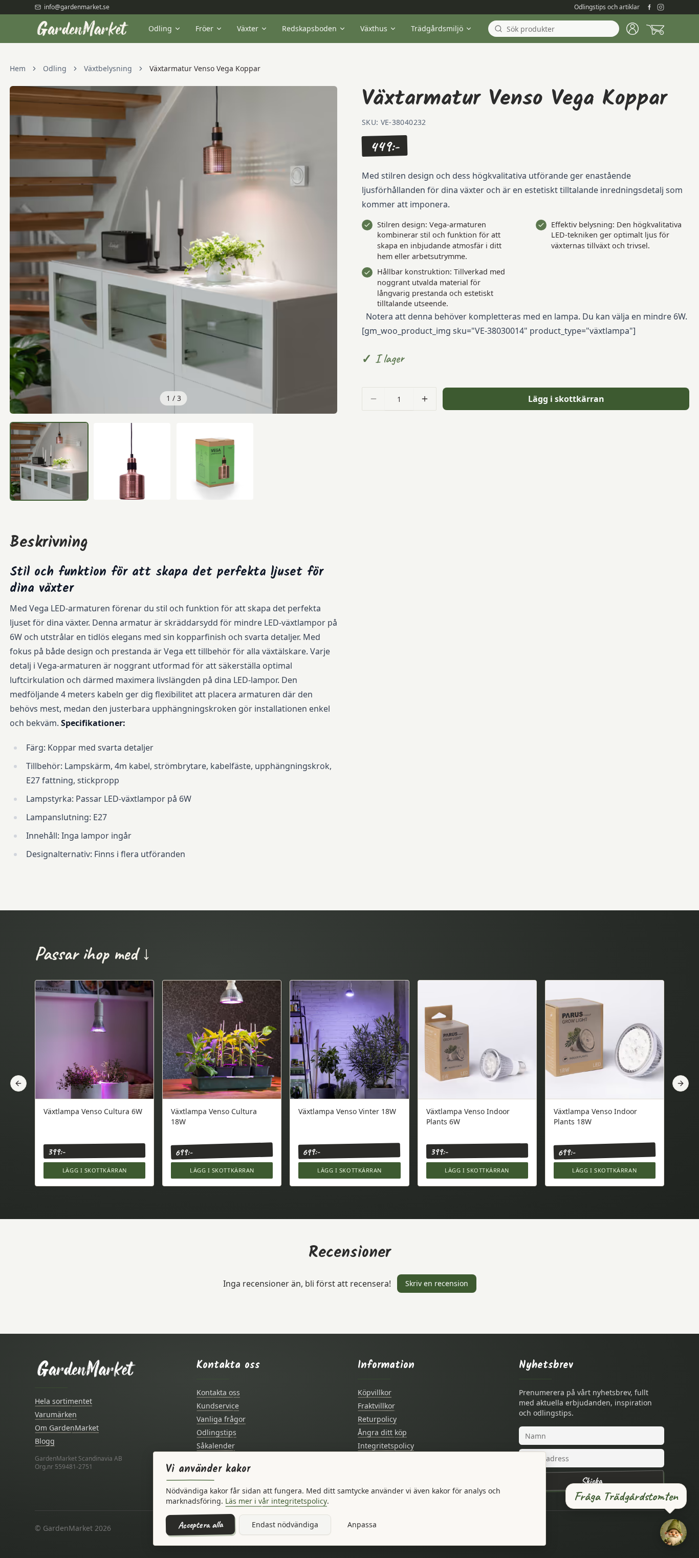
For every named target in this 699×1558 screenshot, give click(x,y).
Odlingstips (216, 1432)
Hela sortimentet (63, 1401)
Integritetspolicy (386, 1445)
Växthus (373, 28)
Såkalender (215, 1445)
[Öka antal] (424, 399)
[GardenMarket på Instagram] (660, 7)
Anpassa (362, 1524)
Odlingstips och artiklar (607, 7)
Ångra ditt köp (382, 1432)
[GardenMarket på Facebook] (649, 7)
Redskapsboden (309, 28)
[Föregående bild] (23, 250)
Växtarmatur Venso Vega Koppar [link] (204, 68)
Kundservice (217, 1406)
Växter (247, 28)
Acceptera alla (200, 1525)
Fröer (204, 28)
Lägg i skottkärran (566, 398)
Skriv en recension (436, 1283)
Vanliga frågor (221, 1419)
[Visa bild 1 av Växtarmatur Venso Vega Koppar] (49, 461)
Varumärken (56, 1414)
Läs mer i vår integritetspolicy (276, 1501)
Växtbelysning (108, 68)
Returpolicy (377, 1419)
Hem (18, 68)
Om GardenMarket (67, 1428)
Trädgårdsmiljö (437, 28)
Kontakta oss (218, 1392)
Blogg (45, 1441)
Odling (160, 28)
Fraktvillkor (376, 1406)
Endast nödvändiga (285, 1524)
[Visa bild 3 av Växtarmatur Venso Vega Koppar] (215, 461)
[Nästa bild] (324, 250)
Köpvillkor (374, 1392)
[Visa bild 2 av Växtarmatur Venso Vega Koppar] (132, 461)
